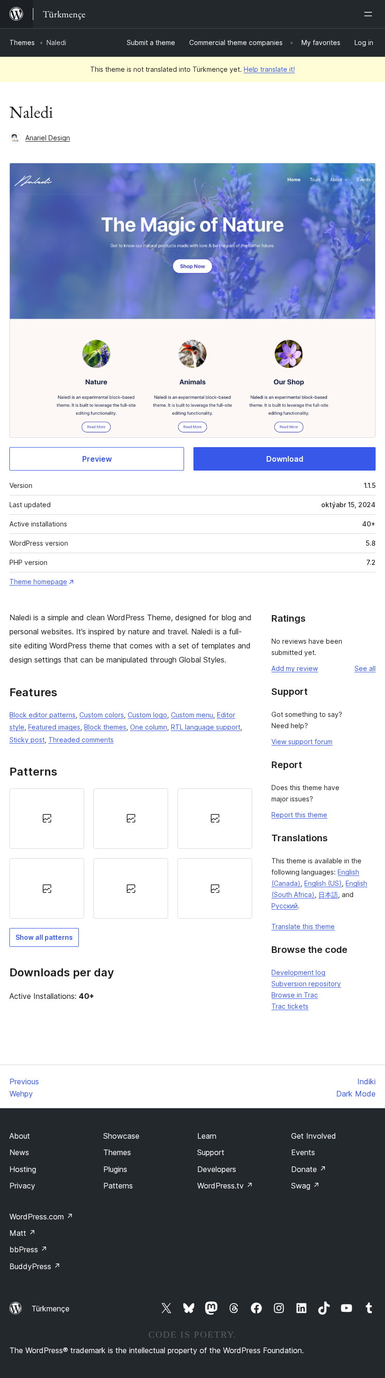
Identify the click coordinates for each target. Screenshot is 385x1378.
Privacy (22, 1185)
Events (303, 1152)
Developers (216, 1169)
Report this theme (299, 815)
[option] (46, 818)
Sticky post (27, 740)
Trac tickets (289, 1006)
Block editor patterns (42, 715)
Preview (97, 459)
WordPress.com (41, 1216)
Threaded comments (81, 740)
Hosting (22, 1169)
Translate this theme (303, 926)
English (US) (323, 883)
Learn (206, 1136)
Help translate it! (269, 69)
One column (148, 727)
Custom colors (101, 715)
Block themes (105, 727)
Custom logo (147, 715)
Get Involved (313, 1136)
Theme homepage (38, 582)
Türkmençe (50, 1308)
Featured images (54, 727)
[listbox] (130, 853)
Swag (305, 1185)
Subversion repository (306, 984)
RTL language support (205, 727)
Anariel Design (47, 138)
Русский (284, 906)
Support (210, 1152)
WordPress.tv (225, 1185)
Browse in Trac (294, 995)
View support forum (301, 742)
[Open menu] (370, 14)
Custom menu (192, 715)
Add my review (294, 668)
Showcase (121, 1136)
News (19, 1152)
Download (284, 459)
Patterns (118, 1185)
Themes (22, 42)
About (19, 1136)
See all (365, 668)
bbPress (28, 1249)
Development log (298, 972)
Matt (22, 1233)
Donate (308, 1169)
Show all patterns (44, 937)
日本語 (328, 894)
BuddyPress (35, 1266)
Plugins (115, 1169)
